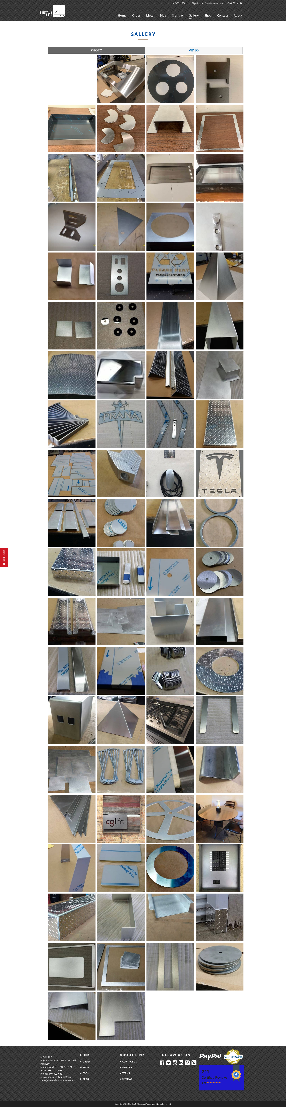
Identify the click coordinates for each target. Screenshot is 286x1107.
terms (126, 1073)
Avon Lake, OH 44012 (51, 1070)
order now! (3, 557)
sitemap (127, 1079)
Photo (96, 50)
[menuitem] (122, 15)
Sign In (195, 3)
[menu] (180, 16)
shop (85, 1067)
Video (194, 50)
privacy (127, 1067)
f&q (85, 1073)
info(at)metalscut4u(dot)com (56, 1077)
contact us (129, 1061)
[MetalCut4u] (52, 11)
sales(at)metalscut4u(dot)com (56, 1080)
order (86, 1061)
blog (85, 1079)
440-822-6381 (179, 3)
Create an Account (215, 3)
